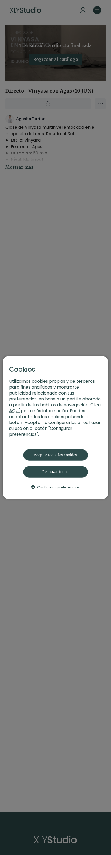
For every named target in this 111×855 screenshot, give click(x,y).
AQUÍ (14, 410)
